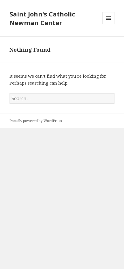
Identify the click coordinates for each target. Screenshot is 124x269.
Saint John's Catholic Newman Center (42, 18)
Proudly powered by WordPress (36, 120)
